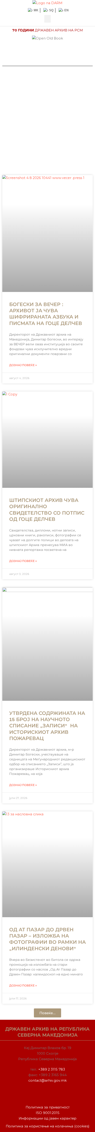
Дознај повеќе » (23, 365)
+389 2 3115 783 (51, 1069)
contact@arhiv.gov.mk (47, 1080)
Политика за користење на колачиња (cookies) (47, 1126)
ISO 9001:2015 (47, 1113)
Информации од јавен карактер (47, 1118)
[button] (47, 19)
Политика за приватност (48, 1107)
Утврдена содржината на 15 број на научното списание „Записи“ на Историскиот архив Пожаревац (47, 725)
